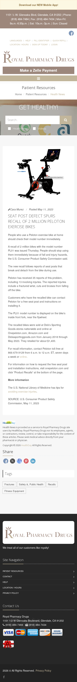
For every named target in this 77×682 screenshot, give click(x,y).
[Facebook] (71, 33)
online (23, 356)
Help (27, 40)
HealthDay (26, 445)
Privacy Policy (11, 592)
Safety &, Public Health (31, 484)
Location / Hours (19, 44)
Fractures (9, 484)
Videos (42, 128)
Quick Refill (59, 40)
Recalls (52, 484)
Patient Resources (36, 94)
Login (54, 44)
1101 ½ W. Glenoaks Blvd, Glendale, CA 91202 (33, 15)
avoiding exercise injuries (22, 391)
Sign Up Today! (40, 44)
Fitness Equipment (14, 491)
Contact (7, 576)
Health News (20, 128)
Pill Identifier (41, 40)
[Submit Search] (66, 120)
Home (18, 94)
